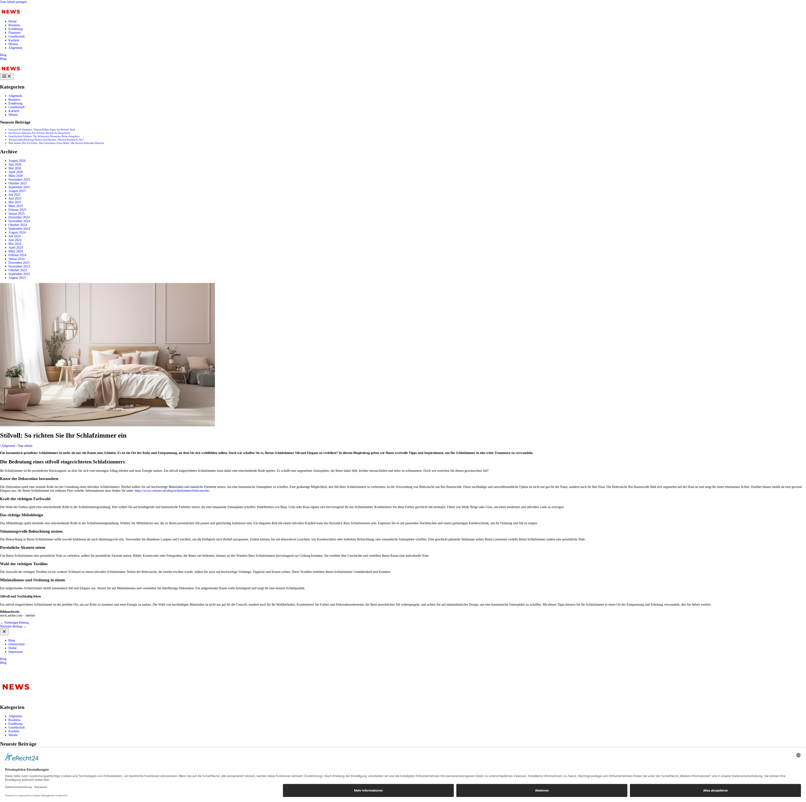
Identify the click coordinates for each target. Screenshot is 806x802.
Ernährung (15, 29)
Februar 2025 (17, 209)
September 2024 (19, 228)
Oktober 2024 (17, 225)
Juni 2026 (14, 164)
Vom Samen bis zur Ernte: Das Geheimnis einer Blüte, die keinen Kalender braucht (56, 143)
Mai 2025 (14, 202)
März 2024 (15, 251)
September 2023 (19, 274)
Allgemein (15, 48)
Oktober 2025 (17, 183)
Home (12, 21)
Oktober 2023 (17, 270)
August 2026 (17, 160)
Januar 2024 (16, 259)
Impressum (15, 651)
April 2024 (15, 247)
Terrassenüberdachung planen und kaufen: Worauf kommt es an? (46, 139)
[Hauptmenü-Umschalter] (6, 76)
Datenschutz (16, 644)
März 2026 (15, 175)
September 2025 (19, 187)
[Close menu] (4, 631)
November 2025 (19, 179)
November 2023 (19, 266)
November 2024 (19, 221)
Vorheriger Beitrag (14, 622)
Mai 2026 (14, 168)
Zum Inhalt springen (13, 2)
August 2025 (17, 191)
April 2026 (15, 172)
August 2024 (17, 232)
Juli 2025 (14, 194)
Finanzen (14, 32)
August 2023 (17, 277)
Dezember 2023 (19, 262)
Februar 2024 (17, 255)
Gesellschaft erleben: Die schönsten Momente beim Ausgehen (44, 136)
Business (14, 25)
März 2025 (15, 206)
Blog (3, 58)
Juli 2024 (14, 236)
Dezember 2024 (19, 217)
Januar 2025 (16, 213)
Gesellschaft (16, 36)
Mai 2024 (14, 243)
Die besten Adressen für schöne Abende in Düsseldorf (39, 132)
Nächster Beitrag (13, 626)
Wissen (13, 44)
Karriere (13, 40)
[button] (403, 55)
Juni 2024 (14, 240)
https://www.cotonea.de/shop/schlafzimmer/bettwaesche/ (172, 490)
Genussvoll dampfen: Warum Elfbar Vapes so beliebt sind (41, 129)
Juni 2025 (14, 198)
